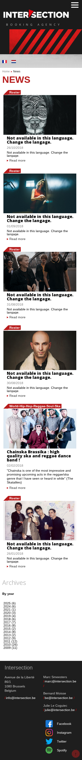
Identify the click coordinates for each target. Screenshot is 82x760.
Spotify (62, 750)
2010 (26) (10, 644)
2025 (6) (9, 603)
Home (6, 71)
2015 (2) (9, 628)
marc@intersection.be (60, 681)
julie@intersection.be (60, 710)
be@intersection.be (59, 698)
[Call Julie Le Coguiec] (76, 710)
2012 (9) (9, 638)
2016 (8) (9, 625)
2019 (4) (9, 616)
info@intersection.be (21, 698)
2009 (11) (10, 647)
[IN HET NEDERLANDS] (13, 62)
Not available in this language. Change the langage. (40, 140)
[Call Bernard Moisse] (74, 698)
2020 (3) (9, 612)
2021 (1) (9, 609)
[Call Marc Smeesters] (44, 686)
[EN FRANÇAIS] (4, 62)
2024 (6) (9, 606)
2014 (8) (9, 631)
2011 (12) (10, 641)
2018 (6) (9, 619)
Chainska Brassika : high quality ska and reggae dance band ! (39, 456)
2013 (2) (9, 635)
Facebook (64, 724)
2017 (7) (9, 622)
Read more (17, 160)
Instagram (64, 732)
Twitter (62, 741)
